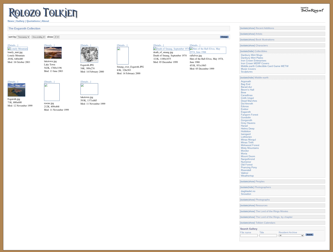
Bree (243, 92)
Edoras (245, 106)
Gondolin (246, 117)
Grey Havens (248, 123)
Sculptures (247, 71)
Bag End (245, 84)
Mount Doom (248, 156)
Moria (244, 153)
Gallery (20, 21)
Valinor (244, 173)
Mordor (245, 150)
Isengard (246, 134)
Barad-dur (246, 87)
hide (251, 51)
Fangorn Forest (249, 114)
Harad (244, 125)
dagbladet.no (248, 191)
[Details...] (13, 45)
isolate (244, 28)
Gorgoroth (246, 120)
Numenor (246, 161)
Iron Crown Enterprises (253, 60)
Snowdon (246, 194)
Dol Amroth (247, 103)
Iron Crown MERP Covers (255, 63)
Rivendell (246, 170)
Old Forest (247, 164)
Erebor (244, 109)
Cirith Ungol (247, 98)
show (251, 28)
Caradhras (247, 95)
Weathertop (247, 175)
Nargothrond (248, 159)
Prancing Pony (249, 167)
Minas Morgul (248, 139)
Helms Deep (247, 128)
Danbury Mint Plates (252, 57)
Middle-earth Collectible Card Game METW (264, 66)
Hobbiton (246, 131)
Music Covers (248, 68)
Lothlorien (246, 136)
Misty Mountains (250, 148)
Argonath (246, 81)
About (45, 21)
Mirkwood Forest (250, 145)
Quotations (33, 21)
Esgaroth (246, 111)
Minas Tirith (247, 142)
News (11, 21)
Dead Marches (249, 100)
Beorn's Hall (247, 89)
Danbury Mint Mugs (251, 55)
